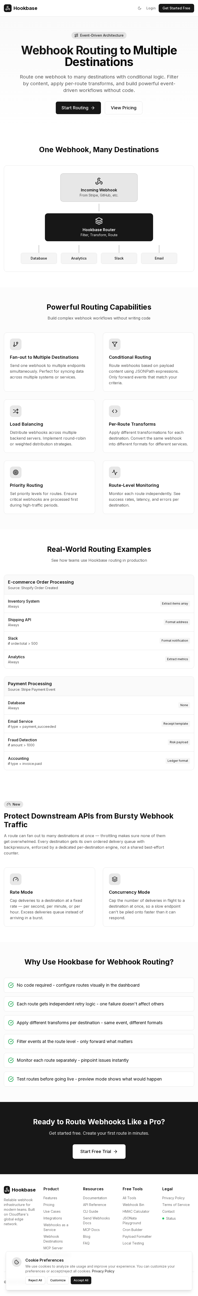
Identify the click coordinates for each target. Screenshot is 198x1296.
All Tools (129, 1198)
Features (50, 1198)
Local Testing (133, 1243)
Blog (86, 1236)
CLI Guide (90, 1211)
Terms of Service (176, 1205)
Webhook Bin (133, 1205)
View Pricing (123, 107)
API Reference (94, 1205)
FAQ (86, 1243)
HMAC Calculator (136, 1211)
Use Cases (52, 1211)
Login (151, 8)
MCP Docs (91, 1230)
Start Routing (75, 107)
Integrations (52, 1218)
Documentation (95, 1198)
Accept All (81, 1280)
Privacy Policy (173, 1198)
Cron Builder (132, 1230)
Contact (168, 1211)
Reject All (35, 1280)
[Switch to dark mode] (139, 8)
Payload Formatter (137, 1236)
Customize (58, 1280)
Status (171, 1218)
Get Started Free (176, 8)
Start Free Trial (95, 1151)
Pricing (48, 1205)
